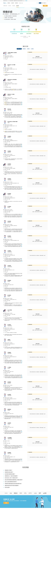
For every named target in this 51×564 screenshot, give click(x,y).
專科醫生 (28, 48)
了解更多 (26, 0)
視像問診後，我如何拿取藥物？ (11, 476)
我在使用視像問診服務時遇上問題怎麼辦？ (14, 479)
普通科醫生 (24, 48)
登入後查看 (6, 71)
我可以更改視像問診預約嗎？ (11, 481)
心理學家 (32, 48)
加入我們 (17, 5)
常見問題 (13, 5)
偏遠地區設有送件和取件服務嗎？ (12, 485)
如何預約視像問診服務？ (10, 474)
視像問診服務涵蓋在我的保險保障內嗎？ (13, 483)
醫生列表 (9, 5)
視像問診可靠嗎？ (8, 470)
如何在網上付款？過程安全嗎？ (11, 477)
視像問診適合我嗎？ (9, 472)
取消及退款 (7, 487)
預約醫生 (45, 5)
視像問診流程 (5, 5)
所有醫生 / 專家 (19, 48)
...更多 (21, 104)
